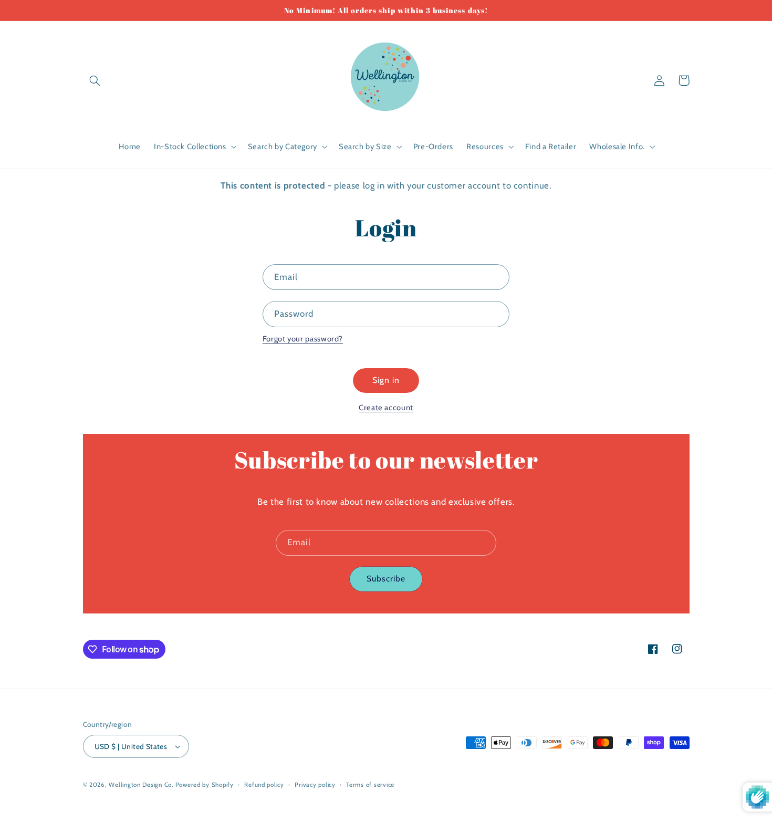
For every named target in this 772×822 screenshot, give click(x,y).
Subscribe (386, 579)
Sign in (386, 380)
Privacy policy (315, 784)
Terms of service (370, 784)
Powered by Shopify (204, 784)
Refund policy (264, 784)
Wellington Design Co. (141, 784)
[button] (95, 80)
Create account (386, 407)
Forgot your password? (303, 339)
